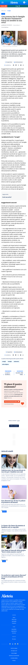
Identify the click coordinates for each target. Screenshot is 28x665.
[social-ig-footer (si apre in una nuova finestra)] (17, 644)
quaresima (5, 486)
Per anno (14, 639)
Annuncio (14, 633)
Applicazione (14, 631)
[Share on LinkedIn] (16, 65)
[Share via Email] (20, 65)
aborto (4, 456)
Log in (18, 420)
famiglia (9, 10)
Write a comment (14, 425)
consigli (4, 361)
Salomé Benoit (16, 25)
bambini (4, 511)
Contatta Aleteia (14, 658)
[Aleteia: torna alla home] (14, 2)
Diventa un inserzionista (14, 655)
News (14, 617)
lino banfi (5, 536)
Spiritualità (14, 621)
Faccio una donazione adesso (11, 401)
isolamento (16, 361)
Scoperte (14, 623)
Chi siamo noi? (14, 650)
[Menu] (5, 2)
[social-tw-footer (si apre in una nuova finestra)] (15, 644)
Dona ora (3, 6)
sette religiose (5, 364)
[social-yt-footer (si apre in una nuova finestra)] (10, 644)
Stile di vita (3, 10)
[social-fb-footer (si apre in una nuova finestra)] (12, 644)
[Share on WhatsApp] (23, 65)
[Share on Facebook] (13, 65)
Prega (17, 6)
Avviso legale (14, 653)
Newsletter (14, 629)
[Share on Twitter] (18, 65)
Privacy (14, 660)
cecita (4, 561)
